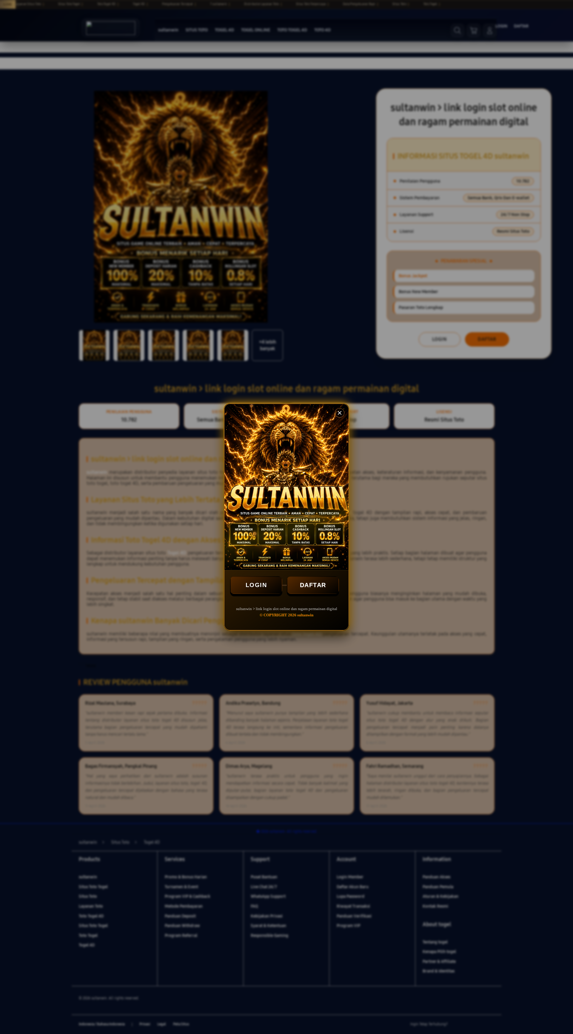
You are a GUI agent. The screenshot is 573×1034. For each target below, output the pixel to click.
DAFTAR (313, 585)
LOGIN (256, 585)
